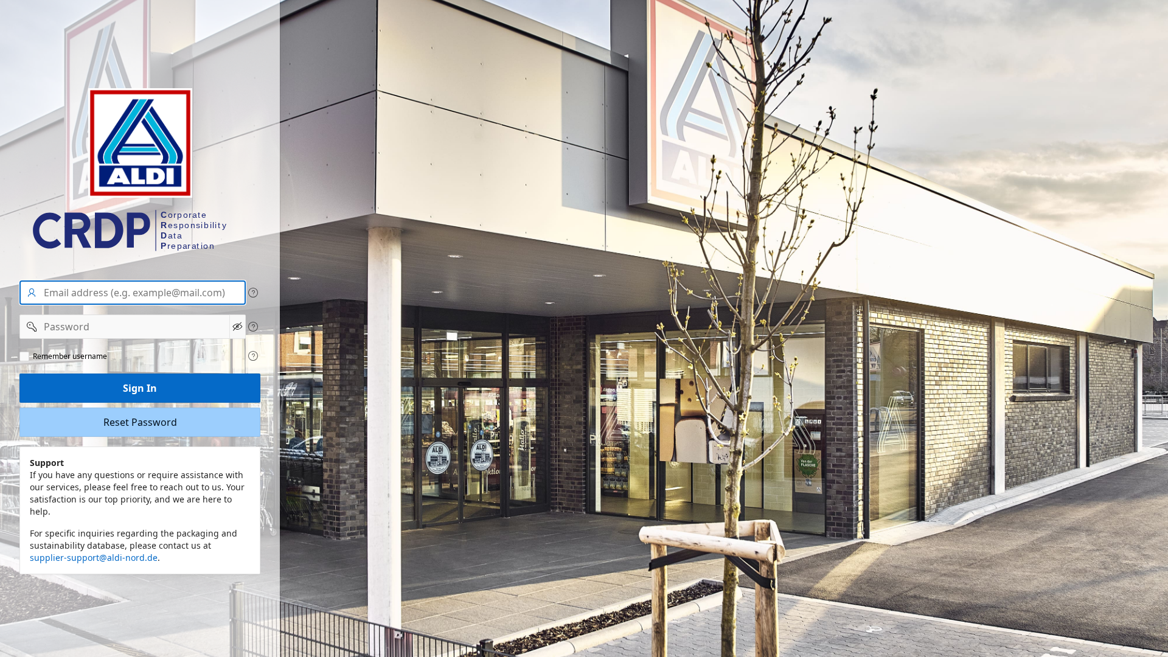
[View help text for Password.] (253, 327)
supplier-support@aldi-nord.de (94, 557)
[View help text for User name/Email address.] (253, 292)
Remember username (70, 356)
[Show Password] (237, 327)
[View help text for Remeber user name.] (253, 356)
